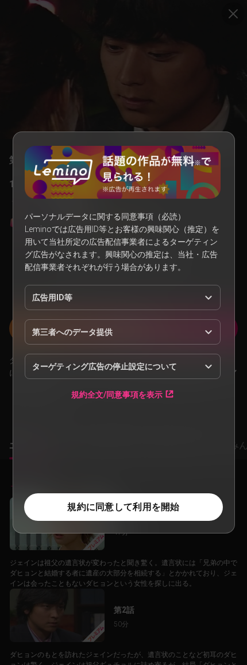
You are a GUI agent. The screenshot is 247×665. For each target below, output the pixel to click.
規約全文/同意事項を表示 (117, 394)
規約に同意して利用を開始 (123, 506)
